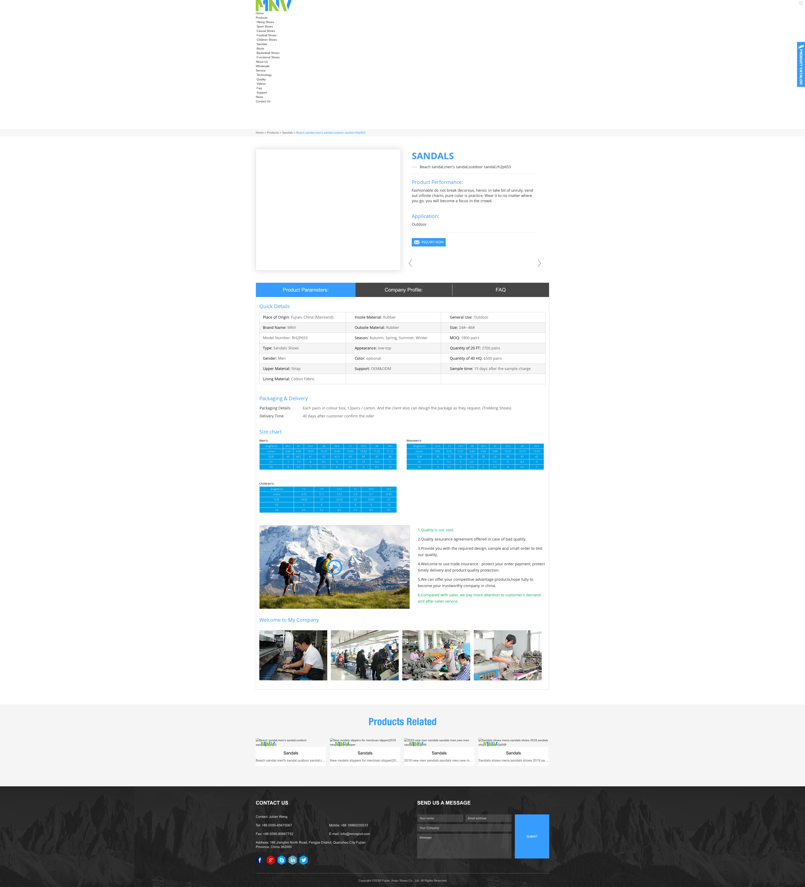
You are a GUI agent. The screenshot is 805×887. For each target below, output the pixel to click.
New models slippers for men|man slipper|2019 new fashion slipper (380, 760)
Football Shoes (267, 35)
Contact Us (263, 101)
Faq (259, 88)
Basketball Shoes (268, 53)
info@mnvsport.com (355, 834)
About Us (262, 61)
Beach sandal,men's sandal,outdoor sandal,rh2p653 (330, 132)
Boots (260, 48)
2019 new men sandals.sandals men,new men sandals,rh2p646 (451, 760)
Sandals (262, 44)
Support (262, 92)
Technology (264, 75)
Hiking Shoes (265, 22)
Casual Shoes (266, 31)
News (259, 97)
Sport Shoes (265, 26)
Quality (261, 79)
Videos (261, 83)
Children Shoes (267, 39)
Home (260, 13)
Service (261, 70)
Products (261, 17)
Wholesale (263, 66)
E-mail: (334, 834)
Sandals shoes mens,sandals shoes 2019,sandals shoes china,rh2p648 (531, 760)
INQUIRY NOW (432, 242)
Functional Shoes (268, 57)
